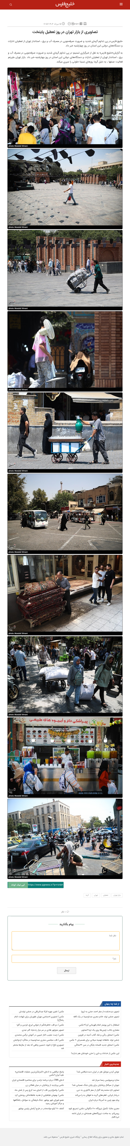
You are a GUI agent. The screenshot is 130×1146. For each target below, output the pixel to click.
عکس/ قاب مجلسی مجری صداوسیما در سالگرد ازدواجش (38, 1040)
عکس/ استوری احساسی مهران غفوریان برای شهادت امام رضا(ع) (39, 1018)
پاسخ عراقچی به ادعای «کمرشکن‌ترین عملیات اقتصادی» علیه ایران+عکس (39, 1073)
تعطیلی (105, 895)
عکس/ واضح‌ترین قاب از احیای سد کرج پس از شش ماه (39, 1090)
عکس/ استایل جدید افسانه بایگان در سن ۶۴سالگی (96, 1045)
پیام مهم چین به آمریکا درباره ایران (104, 1100)
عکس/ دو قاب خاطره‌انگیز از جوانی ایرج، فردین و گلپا (40, 1025)
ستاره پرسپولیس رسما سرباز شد (105, 1080)
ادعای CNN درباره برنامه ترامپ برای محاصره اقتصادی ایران (38, 1080)
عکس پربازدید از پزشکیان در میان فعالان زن (45, 1085)
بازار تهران (117, 895)
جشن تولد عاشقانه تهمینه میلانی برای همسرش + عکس (94, 1040)
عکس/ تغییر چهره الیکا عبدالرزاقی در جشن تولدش (41, 1011)
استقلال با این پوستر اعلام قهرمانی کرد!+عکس (99, 1025)
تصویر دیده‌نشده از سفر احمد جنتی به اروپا (100, 1011)
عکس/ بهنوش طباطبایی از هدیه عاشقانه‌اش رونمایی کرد (39, 1095)
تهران (96, 895)
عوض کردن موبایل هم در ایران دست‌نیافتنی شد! (98, 1072)
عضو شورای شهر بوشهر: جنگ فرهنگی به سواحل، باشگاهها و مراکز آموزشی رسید (38, 1101)
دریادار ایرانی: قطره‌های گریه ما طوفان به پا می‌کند (97, 1095)
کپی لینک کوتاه (18, 885)
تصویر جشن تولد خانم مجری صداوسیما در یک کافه (96, 1016)
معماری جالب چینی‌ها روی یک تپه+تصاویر (100, 1030)
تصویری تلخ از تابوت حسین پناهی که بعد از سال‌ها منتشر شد (38, 1046)
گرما (87, 895)
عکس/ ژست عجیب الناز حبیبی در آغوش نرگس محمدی (39, 1035)
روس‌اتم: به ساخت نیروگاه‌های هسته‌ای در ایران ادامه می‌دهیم (95, 1115)
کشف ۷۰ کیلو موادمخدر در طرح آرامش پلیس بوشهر (41, 1108)
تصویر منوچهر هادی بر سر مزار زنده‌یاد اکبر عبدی (43, 1030)
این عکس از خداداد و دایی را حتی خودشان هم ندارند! (95, 1053)
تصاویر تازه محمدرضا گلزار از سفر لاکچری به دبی (98, 1090)
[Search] (10, 5)
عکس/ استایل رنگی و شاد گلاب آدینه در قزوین (98, 1035)
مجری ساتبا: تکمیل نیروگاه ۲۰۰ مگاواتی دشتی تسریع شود (93, 1108)
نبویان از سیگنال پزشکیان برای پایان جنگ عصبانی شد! (95, 1085)
